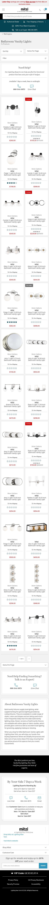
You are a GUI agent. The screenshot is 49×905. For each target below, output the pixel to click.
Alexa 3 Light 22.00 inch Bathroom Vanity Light (36, 267)
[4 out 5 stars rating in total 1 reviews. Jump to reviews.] (12, 183)
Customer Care (8, 852)
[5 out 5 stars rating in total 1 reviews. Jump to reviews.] (12, 322)
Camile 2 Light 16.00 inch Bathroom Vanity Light (36, 174)
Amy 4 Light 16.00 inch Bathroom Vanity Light (36, 359)
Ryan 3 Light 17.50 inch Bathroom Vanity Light (36, 405)
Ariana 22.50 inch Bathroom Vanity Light (12, 405)
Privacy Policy (13, 880)
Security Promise (13, 884)
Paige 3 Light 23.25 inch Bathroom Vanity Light (12, 545)
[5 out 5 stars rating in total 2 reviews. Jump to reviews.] (12, 645)
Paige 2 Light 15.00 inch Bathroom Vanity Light (12, 313)
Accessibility (35, 884)
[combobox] (25, 16)
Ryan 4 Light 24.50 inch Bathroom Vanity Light (36, 451)
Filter (5, 58)
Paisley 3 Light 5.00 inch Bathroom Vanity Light (37, 637)
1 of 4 (21, 659)
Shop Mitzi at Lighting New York (13, 836)
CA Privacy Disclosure (36, 880)
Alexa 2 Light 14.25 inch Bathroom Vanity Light (36, 313)
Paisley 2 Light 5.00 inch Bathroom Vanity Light (12, 128)
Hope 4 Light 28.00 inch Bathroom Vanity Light (36, 220)
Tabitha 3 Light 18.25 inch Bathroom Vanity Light (36, 498)
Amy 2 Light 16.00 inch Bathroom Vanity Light (12, 498)
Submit (43, 865)
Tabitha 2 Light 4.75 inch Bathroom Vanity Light (37, 127)
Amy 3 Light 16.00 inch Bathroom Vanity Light (12, 452)
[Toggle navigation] (3, 9)
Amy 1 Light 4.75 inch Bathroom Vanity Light (12, 359)
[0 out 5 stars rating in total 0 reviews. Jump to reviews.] (12, 136)
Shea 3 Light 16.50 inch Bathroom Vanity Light (12, 591)
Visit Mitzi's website (11, 841)
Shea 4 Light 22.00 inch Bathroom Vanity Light (36, 591)
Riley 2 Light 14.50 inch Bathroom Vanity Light (12, 267)
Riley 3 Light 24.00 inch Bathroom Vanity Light (12, 637)
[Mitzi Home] (24, 9)
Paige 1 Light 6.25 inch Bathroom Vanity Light (12, 174)
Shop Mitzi (7, 847)
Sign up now (30, 2)
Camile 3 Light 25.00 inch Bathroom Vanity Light (12, 221)
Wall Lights (7, 34)
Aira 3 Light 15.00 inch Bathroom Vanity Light (36, 545)
